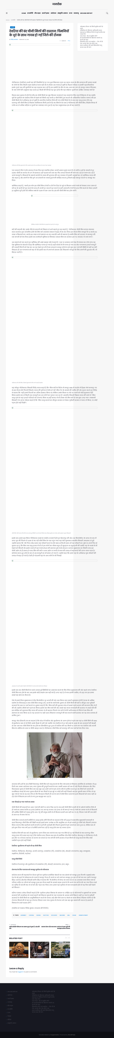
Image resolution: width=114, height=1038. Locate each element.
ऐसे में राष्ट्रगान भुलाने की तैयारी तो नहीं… (60, 954)
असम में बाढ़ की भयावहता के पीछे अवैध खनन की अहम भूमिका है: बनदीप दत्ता (39, 953)
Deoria (38, 915)
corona (31, 915)
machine (62, 915)
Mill (68, 915)
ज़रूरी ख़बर (45, 13)
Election (46, 915)
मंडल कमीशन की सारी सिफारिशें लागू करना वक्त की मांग (91, 46)
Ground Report (86, 13)
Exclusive (54, 915)
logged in (21, 972)
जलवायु (76, 13)
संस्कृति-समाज (63, 13)
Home (24, 13)
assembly (23, 915)
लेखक (9, 1016)
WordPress (71, 1035)
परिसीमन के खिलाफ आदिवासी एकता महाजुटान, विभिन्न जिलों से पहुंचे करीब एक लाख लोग (92, 32)
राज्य (70, 13)
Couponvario (54, 1035)
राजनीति (30, 13)
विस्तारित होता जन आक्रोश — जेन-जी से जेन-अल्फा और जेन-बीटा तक (91, 42)
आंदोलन (53, 13)
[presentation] (66, 938)
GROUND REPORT (12, 991)
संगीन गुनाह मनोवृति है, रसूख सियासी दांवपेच (19, 954)
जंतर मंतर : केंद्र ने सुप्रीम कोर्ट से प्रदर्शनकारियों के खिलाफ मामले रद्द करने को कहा (91, 38)
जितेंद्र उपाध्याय (14, 39)
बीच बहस (37, 13)
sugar (74, 915)
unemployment (83, 915)
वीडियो (9, 1019)
